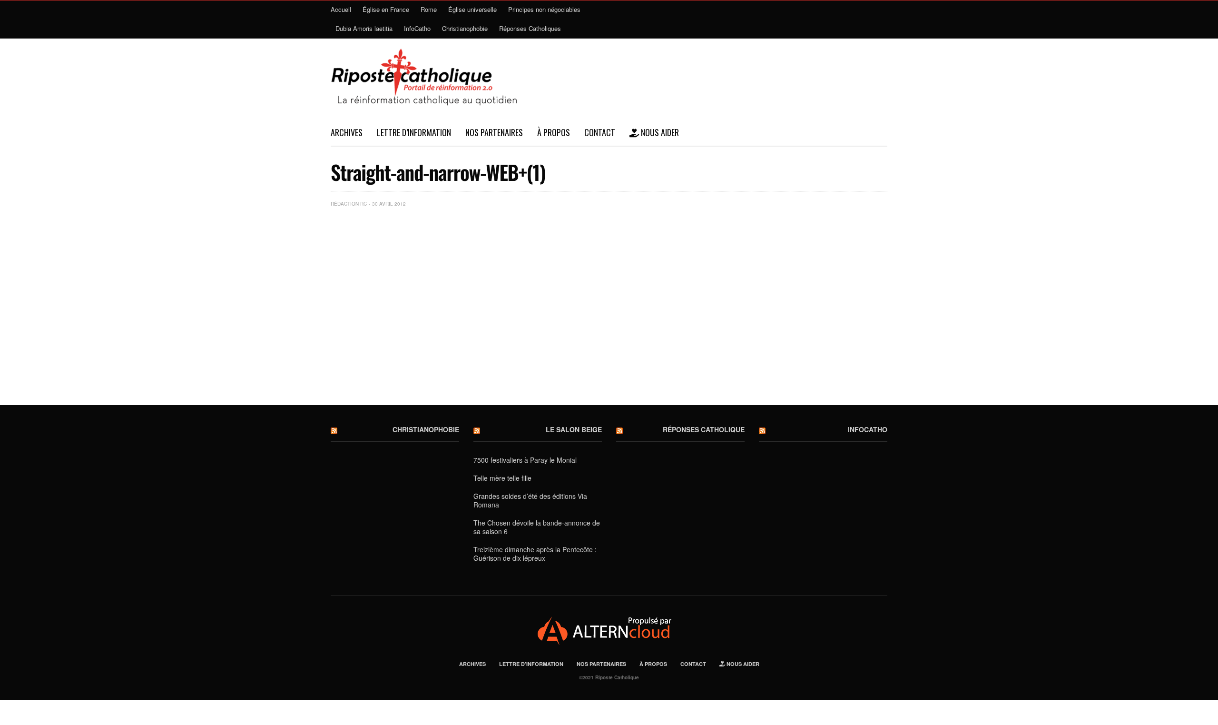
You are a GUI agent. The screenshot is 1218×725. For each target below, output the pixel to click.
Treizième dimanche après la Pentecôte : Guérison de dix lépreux (535, 554)
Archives (347, 132)
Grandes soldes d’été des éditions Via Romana (530, 500)
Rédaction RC (349, 203)
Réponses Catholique (704, 429)
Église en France (386, 9)
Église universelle (472, 9)
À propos (553, 132)
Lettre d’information (414, 132)
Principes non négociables (544, 9)
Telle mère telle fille (502, 478)
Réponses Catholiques (530, 28)
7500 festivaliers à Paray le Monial (525, 460)
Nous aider (659, 132)
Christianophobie (465, 28)
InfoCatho (417, 28)
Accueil (341, 9)
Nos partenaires (494, 132)
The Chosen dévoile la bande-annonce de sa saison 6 (536, 527)
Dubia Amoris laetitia (364, 28)
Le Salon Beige (574, 429)
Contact (599, 132)
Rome (429, 9)
